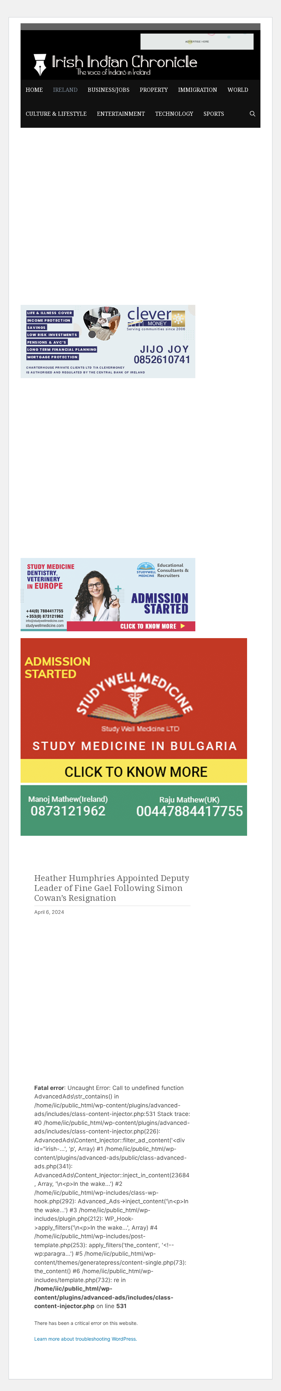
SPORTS (214, 114)
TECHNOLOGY (174, 114)
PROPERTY (154, 90)
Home (34, 90)
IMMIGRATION (197, 90)
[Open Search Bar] (252, 114)
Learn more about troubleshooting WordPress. (85, 1339)
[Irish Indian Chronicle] (113, 63)
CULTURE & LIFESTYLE (56, 114)
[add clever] (108, 376)
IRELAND (65, 90)
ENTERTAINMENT (121, 114)
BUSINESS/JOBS (109, 90)
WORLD (238, 90)
